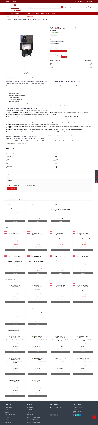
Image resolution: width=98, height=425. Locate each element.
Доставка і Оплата (8, 407)
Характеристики (18, 77)
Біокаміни (29, 412)
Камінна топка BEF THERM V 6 (60, 361)
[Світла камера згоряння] (54, 43)
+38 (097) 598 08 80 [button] (77, 407)
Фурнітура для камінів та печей (33, 417)
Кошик (92, 7)
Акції (29, 13)
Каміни (8, 16)
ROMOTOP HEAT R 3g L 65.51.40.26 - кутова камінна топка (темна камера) (37, 262)
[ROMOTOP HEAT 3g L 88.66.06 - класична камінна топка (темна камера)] (37, 234)
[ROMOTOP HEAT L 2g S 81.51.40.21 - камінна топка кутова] (60, 234)
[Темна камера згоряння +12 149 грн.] (57, 41)
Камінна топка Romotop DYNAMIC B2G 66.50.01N (60, 340)
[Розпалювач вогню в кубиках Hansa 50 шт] (37, 205)
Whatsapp (78, 415)
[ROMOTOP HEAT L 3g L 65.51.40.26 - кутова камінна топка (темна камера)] (83, 234)
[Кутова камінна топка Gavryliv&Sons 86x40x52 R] (37, 309)
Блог (33, 13)
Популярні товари (8, 420)
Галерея (37, 13)
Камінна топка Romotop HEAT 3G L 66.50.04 (38, 339)
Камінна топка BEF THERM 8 (37, 383)
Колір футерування (54, 39)
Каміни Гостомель (17, 143)
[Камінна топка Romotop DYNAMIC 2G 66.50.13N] (83, 336)
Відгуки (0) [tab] (16, 178)
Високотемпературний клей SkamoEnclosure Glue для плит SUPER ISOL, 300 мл (60, 210)
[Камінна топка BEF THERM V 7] (15, 380)
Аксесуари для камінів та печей (33, 422)
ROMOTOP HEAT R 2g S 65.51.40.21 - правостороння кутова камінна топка (15, 262)
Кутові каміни (14, 16)
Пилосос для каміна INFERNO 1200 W (15, 208)
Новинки (6, 419)
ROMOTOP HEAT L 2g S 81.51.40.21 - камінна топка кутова (60, 238)
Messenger (80, 415)
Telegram (76, 415)
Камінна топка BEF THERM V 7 (15, 383)
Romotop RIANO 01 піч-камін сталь (60, 260)
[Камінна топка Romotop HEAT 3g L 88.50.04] (15, 336)
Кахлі (28, 415)
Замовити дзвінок (74, 7)
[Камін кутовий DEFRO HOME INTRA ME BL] (15, 286)
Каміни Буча (24, 143)
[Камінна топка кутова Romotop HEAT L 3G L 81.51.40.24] (60, 286)
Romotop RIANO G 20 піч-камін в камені (83, 260)
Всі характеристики (88, 60)
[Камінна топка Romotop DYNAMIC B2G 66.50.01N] (60, 336)
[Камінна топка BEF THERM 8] (37, 380)
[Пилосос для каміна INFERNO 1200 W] (15, 205)
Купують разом (38, 77)
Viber (73, 415)
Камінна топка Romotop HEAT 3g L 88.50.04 (15, 339)
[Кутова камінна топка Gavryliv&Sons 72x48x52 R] (15, 309)
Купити (58, 51)
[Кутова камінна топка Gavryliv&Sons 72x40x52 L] (37, 286)
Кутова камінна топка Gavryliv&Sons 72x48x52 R (15, 313)
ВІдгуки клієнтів (7, 422)
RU (78, 1)
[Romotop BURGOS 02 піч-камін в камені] (15, 234)
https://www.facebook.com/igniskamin (51, 415)
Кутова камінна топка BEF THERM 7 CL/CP (83, 361)
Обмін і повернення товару (9, 414)
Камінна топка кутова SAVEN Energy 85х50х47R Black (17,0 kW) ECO (83, 291)
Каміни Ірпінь (11, 143)
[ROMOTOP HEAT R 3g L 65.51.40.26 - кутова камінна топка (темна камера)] (37, 257)
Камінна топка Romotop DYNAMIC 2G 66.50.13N (83, 340)
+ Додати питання (12, 188)
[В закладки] (23, 203)
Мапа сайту (6, 412)
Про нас (6, 409)
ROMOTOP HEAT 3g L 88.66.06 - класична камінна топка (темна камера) (37, 238)
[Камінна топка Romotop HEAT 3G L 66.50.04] (37, 336)
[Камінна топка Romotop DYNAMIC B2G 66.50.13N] (15, 358)
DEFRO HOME (56, 27)
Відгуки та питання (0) (28, 77)
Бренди (42, 13)
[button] (96, 180)
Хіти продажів (7, 417)
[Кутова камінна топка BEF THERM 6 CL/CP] (37, 358)
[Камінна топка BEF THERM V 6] (60, 358)
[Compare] (92, 24)
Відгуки (47, 13)
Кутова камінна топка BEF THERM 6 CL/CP (37, 361)
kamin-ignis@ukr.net (77, 409)
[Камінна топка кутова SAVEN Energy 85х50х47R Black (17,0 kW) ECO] (83, 286)
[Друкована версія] (58, 30)
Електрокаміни (30, 410)
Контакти (53, 13)
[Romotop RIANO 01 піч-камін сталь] (60, 257)
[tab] (9, 178)
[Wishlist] (89, 24)
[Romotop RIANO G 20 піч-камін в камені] (83, 257)
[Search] (62, 7)
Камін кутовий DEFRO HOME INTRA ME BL (15, 288)
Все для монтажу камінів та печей (33, 419)
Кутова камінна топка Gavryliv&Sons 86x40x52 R (37, 313)
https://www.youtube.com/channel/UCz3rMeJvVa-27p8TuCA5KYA (57, 415)
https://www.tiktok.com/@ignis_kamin (53, 414)
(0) (59, 23)
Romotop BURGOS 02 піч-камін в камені (15, 236)
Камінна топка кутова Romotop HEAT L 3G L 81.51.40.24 (60, 291)
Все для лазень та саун (31, 420)
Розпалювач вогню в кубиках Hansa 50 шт (38, 208)
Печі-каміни (29, 409)
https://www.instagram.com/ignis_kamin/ (55, 415)
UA (75, 1)
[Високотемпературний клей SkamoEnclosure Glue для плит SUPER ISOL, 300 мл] (60, 205)
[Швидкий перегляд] (24, 207)
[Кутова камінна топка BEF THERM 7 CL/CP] (83, 358)
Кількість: (52, 46)
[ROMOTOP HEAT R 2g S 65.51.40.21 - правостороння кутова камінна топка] (15, 257)
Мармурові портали (31, 414)
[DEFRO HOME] (78, 27)
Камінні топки (30, 407)
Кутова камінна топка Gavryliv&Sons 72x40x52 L (37, 289)
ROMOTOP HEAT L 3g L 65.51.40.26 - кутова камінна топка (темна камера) (83, 238)
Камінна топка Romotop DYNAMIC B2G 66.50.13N (15, 362)
